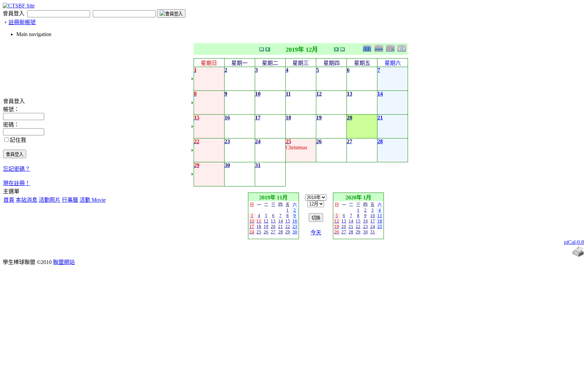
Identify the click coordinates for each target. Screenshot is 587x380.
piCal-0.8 (574, 242)
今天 (315, 232)
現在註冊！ (16, 183)
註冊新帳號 (22, 22)
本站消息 (26, 200)
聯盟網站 (64, 262)
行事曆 (70, 200)
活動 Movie (92, 200)
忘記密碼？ (16, 169)
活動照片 (49, 200)
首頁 (8, 200)
